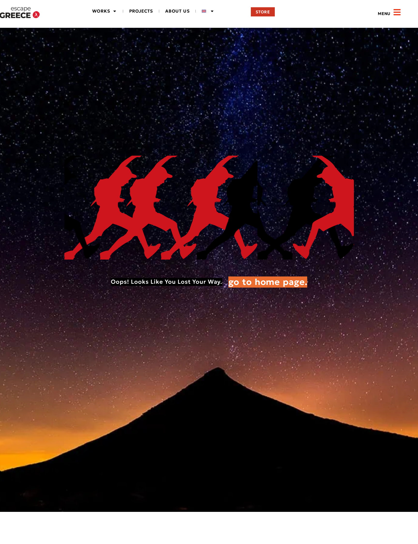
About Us (177, 11)
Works (101, 11)
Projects (141, 11)
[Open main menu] (397, 12)
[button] (373, 14)
